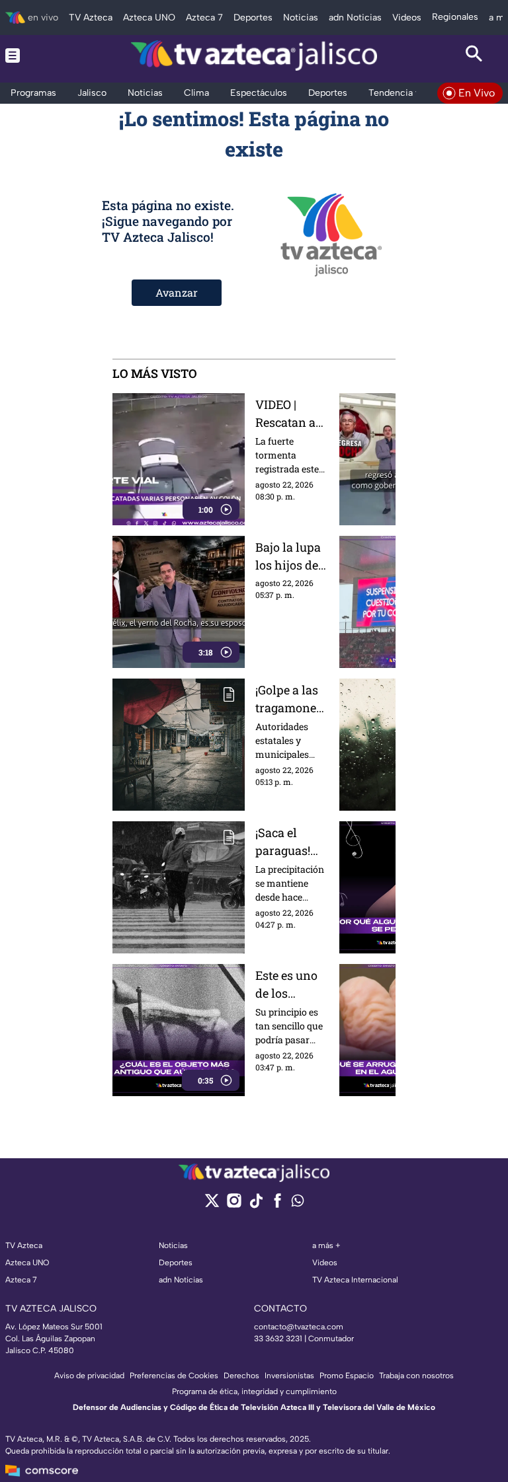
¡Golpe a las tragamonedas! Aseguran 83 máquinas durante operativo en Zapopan (291, 699)
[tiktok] (255, 1205)
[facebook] (277, 1205)
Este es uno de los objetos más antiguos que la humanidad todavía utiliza (291, 984)
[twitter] (212, 1205)
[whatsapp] (297, 1203)
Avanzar (176, 292)
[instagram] (234, 1205)
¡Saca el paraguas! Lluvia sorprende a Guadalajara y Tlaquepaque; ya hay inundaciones (291, 842)
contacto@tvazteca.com (298, 1326)
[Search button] (474, 55)
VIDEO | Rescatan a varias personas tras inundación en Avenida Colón (288, 413)
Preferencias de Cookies (174, 1375)
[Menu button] (34, 55)
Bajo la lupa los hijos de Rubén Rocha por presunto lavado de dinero (292, 556)
